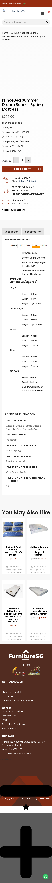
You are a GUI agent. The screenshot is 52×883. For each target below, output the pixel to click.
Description (11, 231)
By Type (15, 32)
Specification (33, 231)
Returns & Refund (27, 181)
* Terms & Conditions (13, 209)
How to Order (9, 715)
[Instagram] (28, 665)
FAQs (4, 719)
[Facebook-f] (23, 665)
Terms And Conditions (13, 724)
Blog (4, 687)
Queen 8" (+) (14, 146)
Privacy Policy (9, 728)
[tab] (11, 231)
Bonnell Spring (28, 32)
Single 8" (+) (14, 137)
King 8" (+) (13, 151)
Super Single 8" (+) (17, 141)
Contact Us (8, 696)
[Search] (47, 22)
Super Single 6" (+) (17, 132)
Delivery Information (12, 711)
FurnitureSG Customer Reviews (17, 700)
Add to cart (22, 169)
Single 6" (9, 127)
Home (5, 32)
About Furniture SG (11, 692)
